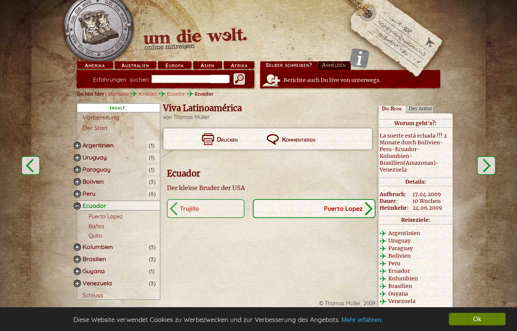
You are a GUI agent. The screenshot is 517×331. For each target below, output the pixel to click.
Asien (207, 65)
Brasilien (94, 259)
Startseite (118, 94)
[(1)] (77, 145)
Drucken (227, 139)
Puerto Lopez (106, 216)
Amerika (95, 65)
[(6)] (77, 194)
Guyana (94, 271)
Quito (95, 235)
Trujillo (189, 208)
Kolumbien (98, 247)
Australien (135, 65)
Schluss (93, 295)
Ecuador (176, 94)
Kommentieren (298, 139)
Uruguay (95, 157)
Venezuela (97, 283)
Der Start (95, 127)
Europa (174, 65)
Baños (96, 226)
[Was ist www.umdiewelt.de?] (359, 58)
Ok (477, 319)
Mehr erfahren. (362, 319)
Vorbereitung (101, 117)
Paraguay (97, 169)
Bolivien (93, 181)
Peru (89, 193)
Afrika (239, 65)
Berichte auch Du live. (332, 80)
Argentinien (98, 145)
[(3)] (77, 182)
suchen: (121, 79)
